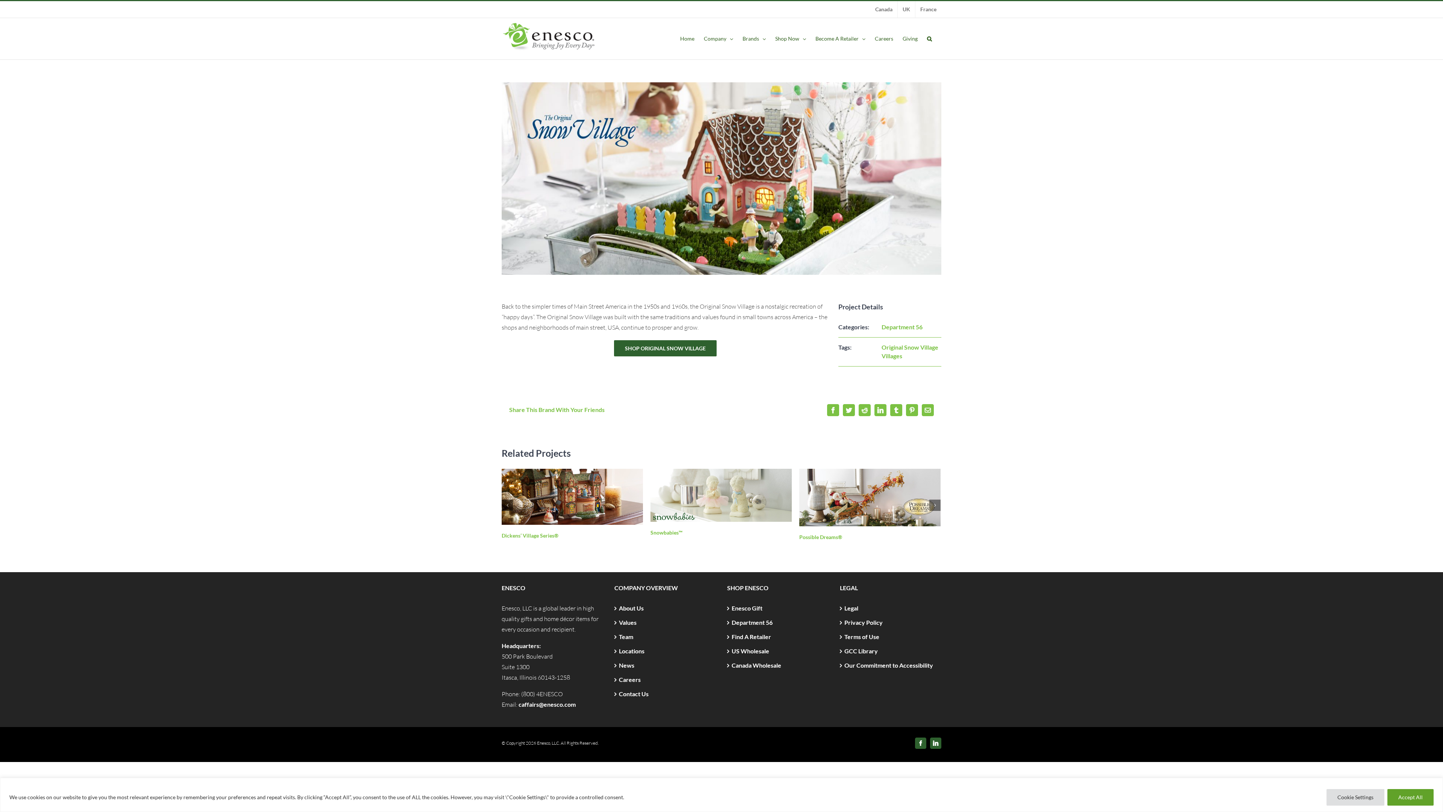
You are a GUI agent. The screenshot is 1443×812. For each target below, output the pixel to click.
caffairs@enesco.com (547, 704)
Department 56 (902, 326)
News (626, 665)
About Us (631, 608)
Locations (631, 650)
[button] (929, 38)
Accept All (1410, 797)
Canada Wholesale (756, 665)
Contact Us (634, 693)
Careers (630, 679)
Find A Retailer (751, 636)
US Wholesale (750, 650)
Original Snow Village (910, 347)
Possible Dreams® (820, 537)
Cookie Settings (1355, 797)
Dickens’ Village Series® (530, 535)
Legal (851, 608)
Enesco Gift (747, 608)
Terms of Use (861, 636)
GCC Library (861, 650)
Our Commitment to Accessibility (888, 665)
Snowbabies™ (666, 532)
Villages (892, 355)
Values (628, 622)
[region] (721, 795)
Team (626, 636)
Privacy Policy (863, 622)
